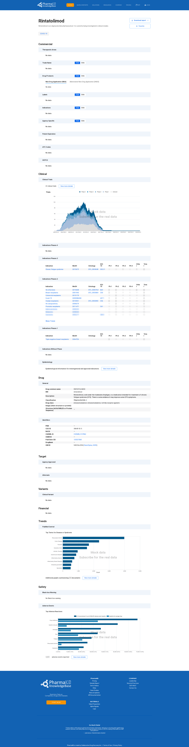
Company (118, 5)
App (138, 5)
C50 (101, 293)
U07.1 (102, 298)
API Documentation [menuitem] (94, 695)
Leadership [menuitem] (132, 681)
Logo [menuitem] (94, 709)
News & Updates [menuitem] (94, 693)
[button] (140, 20)
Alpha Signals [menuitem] (94, 706)
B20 (101, 290)
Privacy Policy (117, 745)
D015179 (75, 295)
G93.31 (102, 269)
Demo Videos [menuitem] (94, 685)
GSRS (95, 445)
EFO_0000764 (93, 290)
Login (148, 5)
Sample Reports (82, 5)
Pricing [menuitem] (94, 681)
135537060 (78, 440)
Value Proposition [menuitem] (94, 704)
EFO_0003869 (93, 293)
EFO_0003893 (93, 301)
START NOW (56, 702)
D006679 (75, 304)
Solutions (95, 5)
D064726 (75, 339)
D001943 (75, 293)
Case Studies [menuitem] (94, 690)
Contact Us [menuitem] (132, 688)
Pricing (128, 5)
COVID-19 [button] (43, 34)
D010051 (75, 301)
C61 (101, 306)
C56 (101, 301)
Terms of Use (107, 745)
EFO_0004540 (93, 269)
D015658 (75, 290)
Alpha (70, 5)
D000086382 (77, 298)
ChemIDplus (88, 445)
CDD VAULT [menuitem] (132, 685)
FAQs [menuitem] (94, 688)
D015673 (75, 269)
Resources (107, 5)
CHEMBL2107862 (80, 434)
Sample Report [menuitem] (94, 683)
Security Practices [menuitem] (133, 683)
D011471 (75, 306)
